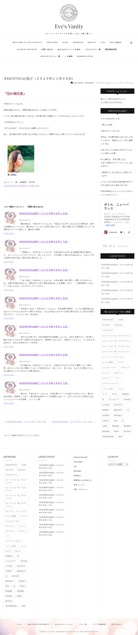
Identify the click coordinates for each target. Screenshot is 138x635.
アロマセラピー (108, 330)
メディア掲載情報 (99, 624)
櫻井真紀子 (118, 415)
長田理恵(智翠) (108, 436)
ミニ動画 (69, 56)
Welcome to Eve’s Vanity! (28, 42)
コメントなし (9, 233)
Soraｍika (106, 325)
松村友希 (105, 415)
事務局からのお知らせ (82, 480)
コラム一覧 (83, 624)
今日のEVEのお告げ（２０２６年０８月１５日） (44, 269)
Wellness (52, 42)
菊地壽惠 (115, 426)
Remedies (78, 42)
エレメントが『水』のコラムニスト (116, 341)
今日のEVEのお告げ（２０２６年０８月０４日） (51, 533)
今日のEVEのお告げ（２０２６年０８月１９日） (44, 213)
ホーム (19, 624)
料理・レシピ (79, 485)
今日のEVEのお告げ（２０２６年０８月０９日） (44, 354)
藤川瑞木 (127, 431)
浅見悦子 (105, 421)
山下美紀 (105, 405)
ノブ (117, 378)
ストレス (105, 373)
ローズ (105, 394)
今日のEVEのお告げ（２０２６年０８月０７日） (44, 383)
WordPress (94, 631)
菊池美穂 (105, 431)
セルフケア (118, 373)
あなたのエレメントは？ (64, 624)
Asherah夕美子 (108, 320)
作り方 (114, 394)
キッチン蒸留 (107, 362)
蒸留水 (116, 431)
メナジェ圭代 (107, 389)
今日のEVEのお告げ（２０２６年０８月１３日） (44, 298)
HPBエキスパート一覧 (50, 56)
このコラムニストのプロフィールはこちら (21, 185)
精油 (115, 421)
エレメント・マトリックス (112, 357)
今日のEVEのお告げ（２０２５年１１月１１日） (73, 422)
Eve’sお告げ (115, 42)
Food (65, 42)
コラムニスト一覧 (93, 49)
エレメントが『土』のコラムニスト (116, 335)
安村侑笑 (127, 399)
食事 (120, 436)
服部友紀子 (118, 410)
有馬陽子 (105, 410)
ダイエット (106, 378)
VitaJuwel (118, 325)
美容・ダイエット (81, 489)
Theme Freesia (73, 631)
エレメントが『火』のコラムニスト (116, 346)
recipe (121, 320)
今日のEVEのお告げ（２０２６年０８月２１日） (51, 466)
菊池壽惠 (127, 426)
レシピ (120, 389)
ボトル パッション (118, 246)
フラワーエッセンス (110, 383)
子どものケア (114, 399)
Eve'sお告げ (78, 462)
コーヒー (120, 362)
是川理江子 (118, 405)
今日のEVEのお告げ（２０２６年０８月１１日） (44, 326)
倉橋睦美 (125, 394)
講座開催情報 (111, 49)
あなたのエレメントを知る (69, 49)
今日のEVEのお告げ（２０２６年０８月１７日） (44, 241)
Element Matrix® (27, 49)
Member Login (85, 56)
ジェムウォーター (109, 367)
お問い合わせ (47, 49)
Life (103, 42)
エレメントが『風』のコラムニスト (116, 351)
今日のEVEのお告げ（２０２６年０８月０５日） (51, 525)
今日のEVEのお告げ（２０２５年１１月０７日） (25, 422)
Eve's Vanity (69, 26)
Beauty (92, 42)
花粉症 (105, 426)
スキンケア (125, 367)
